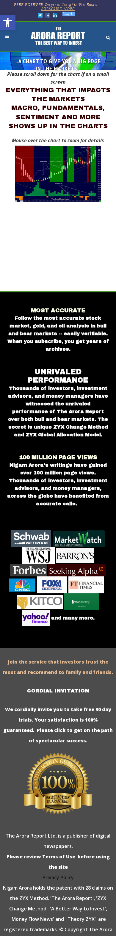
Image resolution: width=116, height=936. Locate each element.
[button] (7, 22)
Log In (68, 14)
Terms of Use (58, 856)
